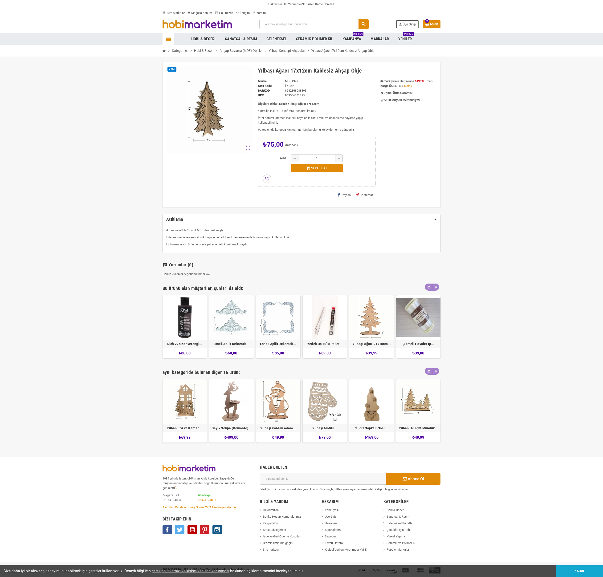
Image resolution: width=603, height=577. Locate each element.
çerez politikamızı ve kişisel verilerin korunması (190, 571)
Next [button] (435, 287)
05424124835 (207, 500)
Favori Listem (334, 543)
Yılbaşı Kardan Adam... (278, 428)
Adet (283, 158)
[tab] (301, 219)
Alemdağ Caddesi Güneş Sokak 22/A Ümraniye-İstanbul (199, 507)
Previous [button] (428, 287)
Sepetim (330, 536)
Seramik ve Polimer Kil (401, 543)
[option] (184, 326)
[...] (176, 488)
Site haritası (271, 549)
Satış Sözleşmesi (274, 530)
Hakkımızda (271, 510)
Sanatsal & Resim (398, 516)
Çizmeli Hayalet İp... (418, 344)
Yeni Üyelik (332, 510)
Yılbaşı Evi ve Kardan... (185, 428)
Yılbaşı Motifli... (324, 428)
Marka (262, 81)
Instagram (217, 529)
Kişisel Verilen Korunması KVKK (346, 549)
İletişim (244, 13)
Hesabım (331, 523)
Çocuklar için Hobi (399, 530)
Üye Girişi (331, 516)
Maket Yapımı (396, 536)
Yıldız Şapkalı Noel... (371, 428)
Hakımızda (225, 13)
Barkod (264, 90)
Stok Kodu (265, 86)
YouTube (192, 529)
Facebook (167, 529)
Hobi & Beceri (395, 510)
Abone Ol (415, 478)
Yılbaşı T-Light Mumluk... (418, 428)
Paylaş (346, 195)
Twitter (179, 529)
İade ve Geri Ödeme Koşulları (282, 536)
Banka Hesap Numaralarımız (282, 516)
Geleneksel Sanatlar (400, 523)
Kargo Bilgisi (271, 523)
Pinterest (367, 195)
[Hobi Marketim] (197, 24)
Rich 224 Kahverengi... (184, 344)
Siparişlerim (333, 530)
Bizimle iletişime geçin (278, 543)
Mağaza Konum (199, 13)
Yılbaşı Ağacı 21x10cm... (371, 344)
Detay (408, 86)
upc (261, 95)
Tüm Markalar (174, 13)
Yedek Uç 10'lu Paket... (324, 344)
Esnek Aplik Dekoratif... (231, 344)
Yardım (259, 13)
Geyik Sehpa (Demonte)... (232, 428)
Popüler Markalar (398, 549)
